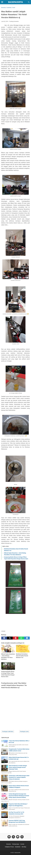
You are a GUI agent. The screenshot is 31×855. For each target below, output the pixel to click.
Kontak (22, 844)
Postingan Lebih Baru (7, 731)
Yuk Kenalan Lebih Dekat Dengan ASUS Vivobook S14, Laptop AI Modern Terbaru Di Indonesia (19, 777)
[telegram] (27, 638)
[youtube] (17, 836)
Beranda (8, 844)
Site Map (24, 846)
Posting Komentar (14, 21)
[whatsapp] (21, 638)
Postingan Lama (24, 731)
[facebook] (4, 638)
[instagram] (22, 836)
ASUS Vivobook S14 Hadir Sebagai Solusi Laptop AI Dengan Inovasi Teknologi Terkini (18, 767)
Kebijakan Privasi (9, 846)
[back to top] (27, 851)
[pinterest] (15, 638)
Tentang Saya (15, 844)
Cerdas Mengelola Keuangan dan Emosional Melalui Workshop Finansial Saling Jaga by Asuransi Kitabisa (19, 795)
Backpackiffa (15, 2)
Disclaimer (17, 846)
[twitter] (10, 638)
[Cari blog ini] (29, 2)
